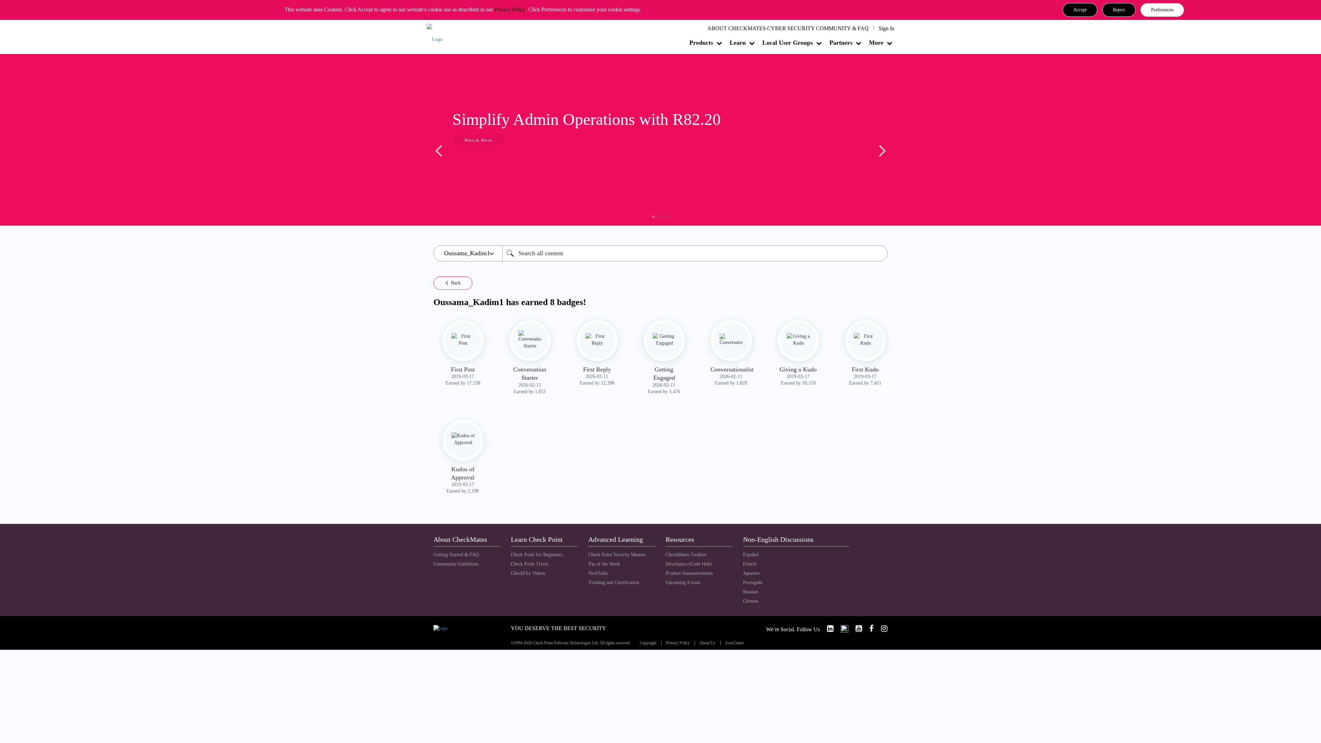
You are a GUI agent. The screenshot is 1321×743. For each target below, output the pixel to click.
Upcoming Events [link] (683, 582)
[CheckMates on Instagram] (881, 628)
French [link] (749, 564)
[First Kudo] (865, 340)
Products (701, 42)
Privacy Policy (510, 9)
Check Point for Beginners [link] (536, 554)
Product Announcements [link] (689, 573)
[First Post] (463, 340)
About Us (707, 643)
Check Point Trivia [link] (529, 564)
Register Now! (788, 161)
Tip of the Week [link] (604, 564)
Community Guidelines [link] (456, 564)
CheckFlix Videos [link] (528, 573)
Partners (840, 42)
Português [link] (752, 582)
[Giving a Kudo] (798, 340)
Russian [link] (750, 591)
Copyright (648, 643)
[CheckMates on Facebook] (868, 628)
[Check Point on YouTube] (856, 628)
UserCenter (734, 643)
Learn (738, 42)
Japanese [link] (751, 573)
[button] (1080, 10)
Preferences (1162, 9)
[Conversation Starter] (530, 339)
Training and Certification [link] (613, 582)
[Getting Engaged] (664, 340)
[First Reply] (597, 340)
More (876, 42)
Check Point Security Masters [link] (617, 554)
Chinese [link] (750, 601)
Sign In (886, 28)
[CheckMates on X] (841, 628)
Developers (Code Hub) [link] (689, 564)
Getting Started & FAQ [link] (456, 554)
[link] (827, 628)
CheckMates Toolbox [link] (686, 554)
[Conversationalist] (731, 340)
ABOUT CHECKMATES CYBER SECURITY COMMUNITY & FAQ (788, 28)
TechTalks (598, 573)
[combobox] (695, 253)
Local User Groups (787, 42)
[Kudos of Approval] (463, 439)
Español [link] (751, 554)
